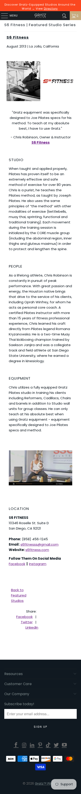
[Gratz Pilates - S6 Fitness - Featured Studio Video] (40, 467)
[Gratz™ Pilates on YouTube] (64, 745)
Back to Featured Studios (18, 595)
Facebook (17, 563)
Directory (51, 8)
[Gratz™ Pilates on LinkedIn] (32, 745)
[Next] (71, 81)
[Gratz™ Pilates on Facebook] (16, 745)
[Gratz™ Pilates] (40, 15)
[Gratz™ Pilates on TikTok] (48, 745)
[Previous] (10, 81)
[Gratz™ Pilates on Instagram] (24, 745)
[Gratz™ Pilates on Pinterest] (40, 745)
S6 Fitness (18, 37)
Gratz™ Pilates (46, 783)
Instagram (37, 563)
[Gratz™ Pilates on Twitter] (56, 745)
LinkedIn (31, 627)
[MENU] (2, 15)
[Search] (64, 15)
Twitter (27, 622)
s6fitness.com (37, 549)
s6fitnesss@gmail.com (39, 544)
